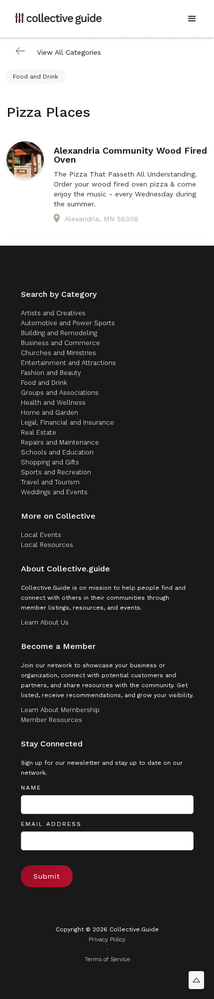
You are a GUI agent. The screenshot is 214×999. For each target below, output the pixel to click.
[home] (58, 18)
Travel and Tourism (50, 482)
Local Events (41, 535)
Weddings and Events (54, 492)
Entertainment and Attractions (68, 362)
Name (31, 787)
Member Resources (51, 720)
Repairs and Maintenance (60, 442)
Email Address (51, 823)
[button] (192, 19)
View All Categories (69, 52)
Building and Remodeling (59, 333)
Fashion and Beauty (51, 372)
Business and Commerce (60, 343)
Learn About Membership (60, 710)
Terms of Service (107, 959)
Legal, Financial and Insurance (67, 422)
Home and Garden (49, 412)
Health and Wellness (53, 402)
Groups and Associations (60, 392)
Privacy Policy (107, 939)
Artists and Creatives (53, 313)
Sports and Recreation (56, 472)
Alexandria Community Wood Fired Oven (130, 155)
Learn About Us (45, 622)
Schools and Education (57, 452)
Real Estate (38, 432)
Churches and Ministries (58, 353)
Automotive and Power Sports (68, 323)
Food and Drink (35, 76)
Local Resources (47, 544)
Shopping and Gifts (50, 462)
